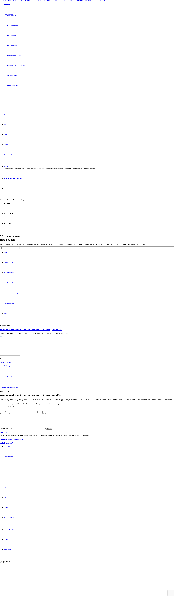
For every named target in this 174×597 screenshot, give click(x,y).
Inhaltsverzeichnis (9, 529)
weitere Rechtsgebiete (13, 85)
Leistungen (7, 4)
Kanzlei (6, 134)
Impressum (7, 539)
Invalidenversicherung (13, 25)
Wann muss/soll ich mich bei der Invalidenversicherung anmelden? (31, 329)
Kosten (6, 144)
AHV (5, 313)
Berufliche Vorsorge (9, 303)
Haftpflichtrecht (11, 15)
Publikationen (4, 387)
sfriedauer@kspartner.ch (10, 366)
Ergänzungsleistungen (10, 262)
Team (5, 124)
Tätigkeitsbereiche (9, 14)
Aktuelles (6, 114)
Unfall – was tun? (9, 155)
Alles (5, 252)
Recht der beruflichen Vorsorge (16, 65)
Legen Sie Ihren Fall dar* (7, 428)
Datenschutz (7, 549)
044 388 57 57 (104, 1)
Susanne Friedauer (6, 362)
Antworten (7, 104)
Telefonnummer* (5, 414)
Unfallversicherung (12, 45)
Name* (40, 412)
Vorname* (3, 412)
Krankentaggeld (11, 35)
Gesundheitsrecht (12, 75)
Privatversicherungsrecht (14, 55)
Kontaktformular (13, 387)
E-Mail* (44, 414)
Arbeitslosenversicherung (11, 293)
